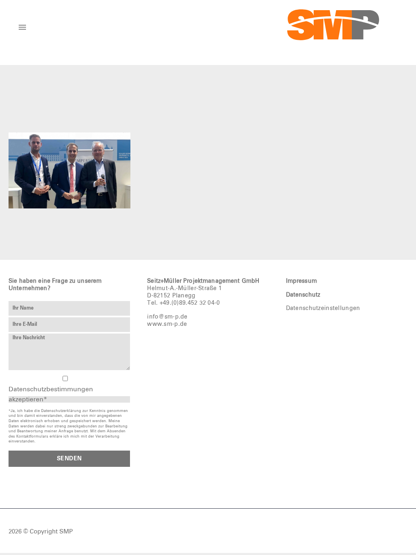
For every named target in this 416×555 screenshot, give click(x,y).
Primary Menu (22, 27)
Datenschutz (303, 295)
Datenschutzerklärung (61, 411)
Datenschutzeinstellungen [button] (323, 308)
